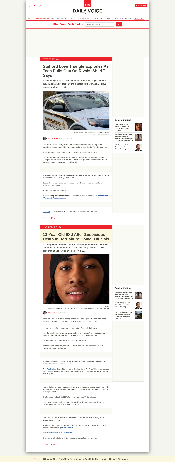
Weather (106, 18)
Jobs (130, 18)
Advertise (138, 18)
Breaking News (42, 18)
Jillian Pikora (51, 312)
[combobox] (37, 5)
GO (119, 24)
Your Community (57, 18)
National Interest (84, 18)
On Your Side (70, 18)
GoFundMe (48, 369)
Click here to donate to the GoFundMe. (58, 433)
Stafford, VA (51, 59)
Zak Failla (50, 138)
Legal (124, 18)
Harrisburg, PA (52, 227)
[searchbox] (38, 6)
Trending (98, 18)
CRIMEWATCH (67, 428)
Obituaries (116, 18)
